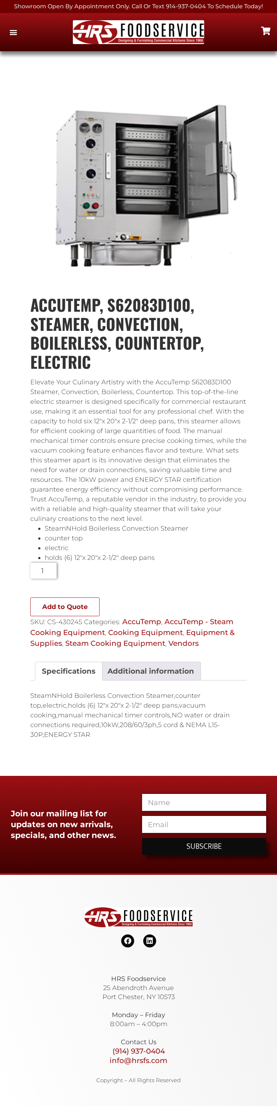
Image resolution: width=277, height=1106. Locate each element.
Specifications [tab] (69, 671)
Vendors (183, 643)
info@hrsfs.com (138, 1060)
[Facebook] (127, 940)
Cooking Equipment (145, 632)
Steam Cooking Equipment (115, 643)
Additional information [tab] (150, 671)
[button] (13, 32)
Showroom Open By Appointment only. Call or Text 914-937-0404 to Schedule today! (138, 6)
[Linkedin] (149, 940)
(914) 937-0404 (139, 1051)
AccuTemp (141, 621)
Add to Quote (65, 607)
